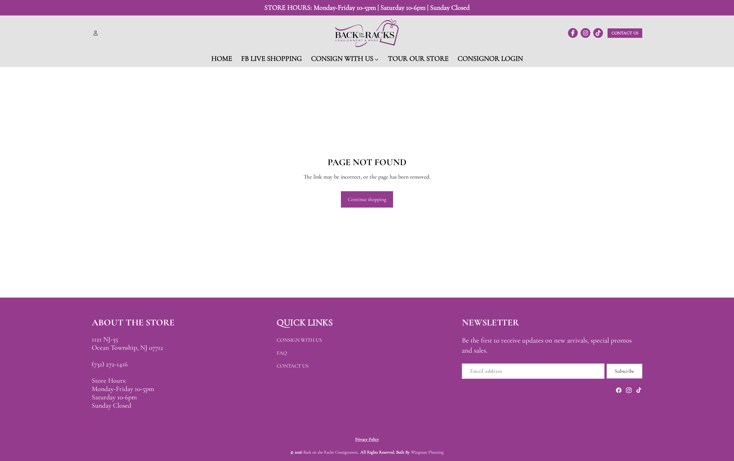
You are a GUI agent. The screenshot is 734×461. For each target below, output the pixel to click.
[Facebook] (618, 390)
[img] (573, 33)
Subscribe (624, 371)
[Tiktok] (638, 390)
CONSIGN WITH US (299, 340)
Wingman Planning (427, 452)
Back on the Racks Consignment (330, 452)
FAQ (282, 353)
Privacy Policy (367, 439)
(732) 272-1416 (110, 364)
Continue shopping (367, 199)
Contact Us (625, 33)
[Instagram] (628, 390)
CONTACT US (293, 366)
